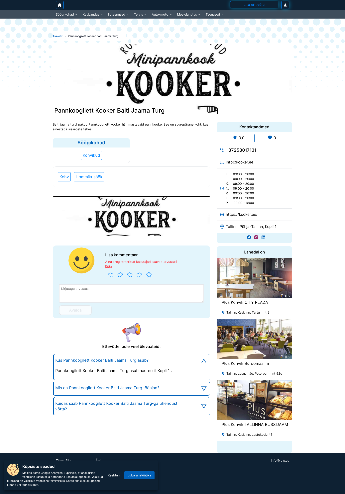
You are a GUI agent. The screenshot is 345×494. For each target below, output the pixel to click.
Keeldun (114, 475)
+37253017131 (240, 150)
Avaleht (57, 36)
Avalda (75, 310)
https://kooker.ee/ (242, 214)
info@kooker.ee (239, 162)
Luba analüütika (139, 475)
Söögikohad (91, 143)
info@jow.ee (280, 460)
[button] (131, 216)
